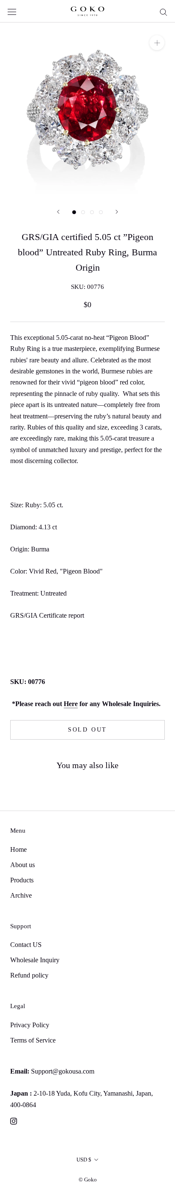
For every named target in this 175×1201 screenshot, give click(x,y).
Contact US (26, 944)
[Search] (163, 11)
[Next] (117, 212)
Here (71, 703)
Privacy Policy (29, 1025)
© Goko (88, 1179)
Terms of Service (33, 1040)
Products (22, 880)
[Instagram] (13, 1120)
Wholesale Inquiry (34, 960)
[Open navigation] (12, 11)
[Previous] (58, 212)
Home (18, 849)
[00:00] (87, 110)
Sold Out (87, 729)
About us (22, 864)
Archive (21, 895)
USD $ (83, 1159)
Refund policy (29, 975)
